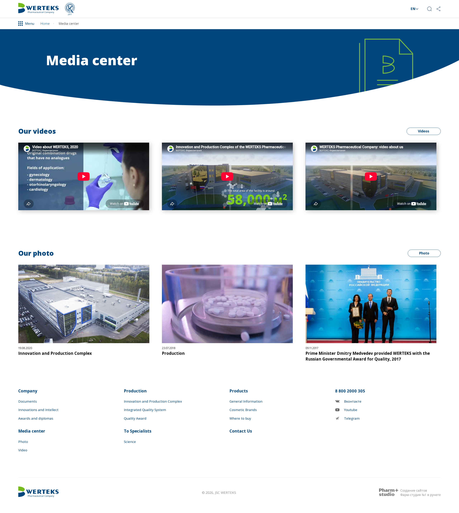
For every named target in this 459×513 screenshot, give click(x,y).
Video (22, 450)
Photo (424, 253)
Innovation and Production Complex (153, 401)
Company (27, 391)
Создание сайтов (413, 490)
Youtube (350, 409)
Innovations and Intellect (38, 409)
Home (45, 23)
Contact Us (34, 24)
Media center (31, 431)
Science (130, 441)
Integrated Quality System (145, 409)
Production (135, 391)
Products (239, 391)
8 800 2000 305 (350, 391)
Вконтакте (352, 401)
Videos (423, 131)
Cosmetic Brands (243, 409)
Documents (27, 401)
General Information (246, 401)
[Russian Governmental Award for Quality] (70, 9)
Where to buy (240, 418)
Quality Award (135, 418)
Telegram (352, 418)
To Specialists (137, 431)
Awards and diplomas (35, 418)
